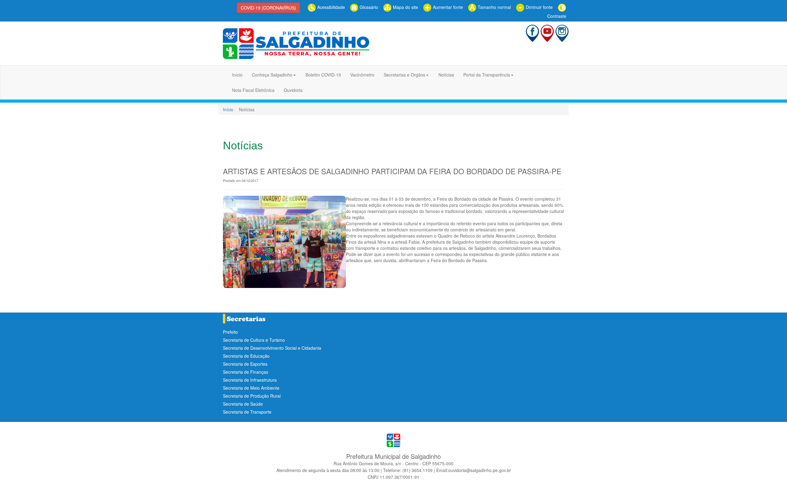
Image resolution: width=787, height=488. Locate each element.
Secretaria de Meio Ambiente (251, 388)
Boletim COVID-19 (323, 75)
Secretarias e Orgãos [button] (404, 75)
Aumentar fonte (447, 7)
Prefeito (230, 332)
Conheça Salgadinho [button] (272, 75)
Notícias (446, 75)
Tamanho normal (494, 7)
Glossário (368, 7)
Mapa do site (405, 7)
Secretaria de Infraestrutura (250, 380)
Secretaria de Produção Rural (252, 396)
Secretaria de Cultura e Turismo (254, 340)
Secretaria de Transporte (247, 412)
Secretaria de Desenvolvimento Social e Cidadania (272, 348)
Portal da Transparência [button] (486, 75)
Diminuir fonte (538, 7)
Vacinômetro (362, 75)
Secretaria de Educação (246, 356)
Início (237, 75)
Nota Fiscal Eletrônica (253, 90)
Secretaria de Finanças (245, 372)
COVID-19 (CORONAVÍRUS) (268, 8)
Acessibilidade (330, 7)
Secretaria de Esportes (245, 364)
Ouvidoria (293, 90)
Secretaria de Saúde (243, 404)
